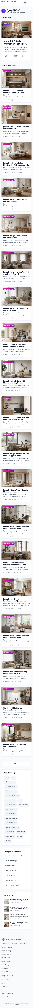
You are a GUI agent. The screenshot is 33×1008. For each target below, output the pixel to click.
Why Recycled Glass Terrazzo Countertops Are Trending (19, 900)
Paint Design (5, 979)
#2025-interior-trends (11, 791)
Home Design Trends (7, 965)
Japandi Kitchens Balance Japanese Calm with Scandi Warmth (13, 92)
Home (3, 983)
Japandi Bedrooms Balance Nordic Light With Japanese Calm (16, 164)
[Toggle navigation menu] (30, 3)
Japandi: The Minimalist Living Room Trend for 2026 (15, 673)
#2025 (13, 777)
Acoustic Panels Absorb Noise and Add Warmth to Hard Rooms (19, 924)
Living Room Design (7, 976)
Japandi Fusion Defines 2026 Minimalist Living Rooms (14, 382)
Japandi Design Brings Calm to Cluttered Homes (15, 200)
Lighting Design (5, 971)
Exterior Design (5, 957)
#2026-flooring (23, 804)
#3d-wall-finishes (9, 836)
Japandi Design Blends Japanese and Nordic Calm (15, 309)
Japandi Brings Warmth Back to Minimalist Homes (15, 491)
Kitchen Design (5, 968)
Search (3, 990)
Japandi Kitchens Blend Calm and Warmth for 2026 (16, 128)
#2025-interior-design (11, 786)
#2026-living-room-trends (12, 827)
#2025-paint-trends (10, 800)
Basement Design (6, 947)
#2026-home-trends (10, 813)
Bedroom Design (6, 954)
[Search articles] (25, 3)
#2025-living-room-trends (12, 795)
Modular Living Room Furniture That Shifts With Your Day (19, 907)
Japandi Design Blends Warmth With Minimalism (15, 745)
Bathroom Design (6, 951)
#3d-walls (20, 836)
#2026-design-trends (10, 804)
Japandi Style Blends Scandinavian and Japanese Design (13, 601)
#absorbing (8, 840)
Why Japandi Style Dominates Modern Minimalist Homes (14, 346)
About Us (4, 986)
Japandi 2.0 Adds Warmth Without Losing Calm (16, 44)
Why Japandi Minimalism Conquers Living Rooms (12, 709)
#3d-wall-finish (21, 831)
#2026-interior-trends (11, 818)
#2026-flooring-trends (11, 809)
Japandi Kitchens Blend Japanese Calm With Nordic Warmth (16, 418)
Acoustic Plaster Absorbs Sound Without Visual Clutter (19, 915)
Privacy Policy (5, 996)
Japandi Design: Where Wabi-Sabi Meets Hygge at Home (16, 455)
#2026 (20, 800)
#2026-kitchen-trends (11, 822)
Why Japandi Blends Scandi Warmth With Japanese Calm (14, 564)
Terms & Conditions (7, 993)
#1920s (7, 777)
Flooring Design (5, 961)
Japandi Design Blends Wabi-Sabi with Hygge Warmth (16, 273)
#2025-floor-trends (10, 782)
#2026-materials (9, 831)
